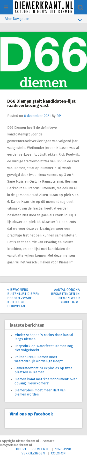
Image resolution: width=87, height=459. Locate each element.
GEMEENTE (40, 449)
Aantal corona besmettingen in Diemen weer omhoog (65, 296)
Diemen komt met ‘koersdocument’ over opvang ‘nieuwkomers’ (45, 381)
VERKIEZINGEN (33, 453)
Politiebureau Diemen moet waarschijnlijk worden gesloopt (38, 359)
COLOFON (58, 453)
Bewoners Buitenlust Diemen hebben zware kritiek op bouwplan (23, 298)
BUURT (21, 449)
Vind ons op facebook (31, 414)
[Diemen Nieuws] (43, 7)
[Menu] (6, 7)
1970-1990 (63, 449)
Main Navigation (17, 19)
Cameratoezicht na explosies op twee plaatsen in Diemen (43, 370)
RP (59, 116)
